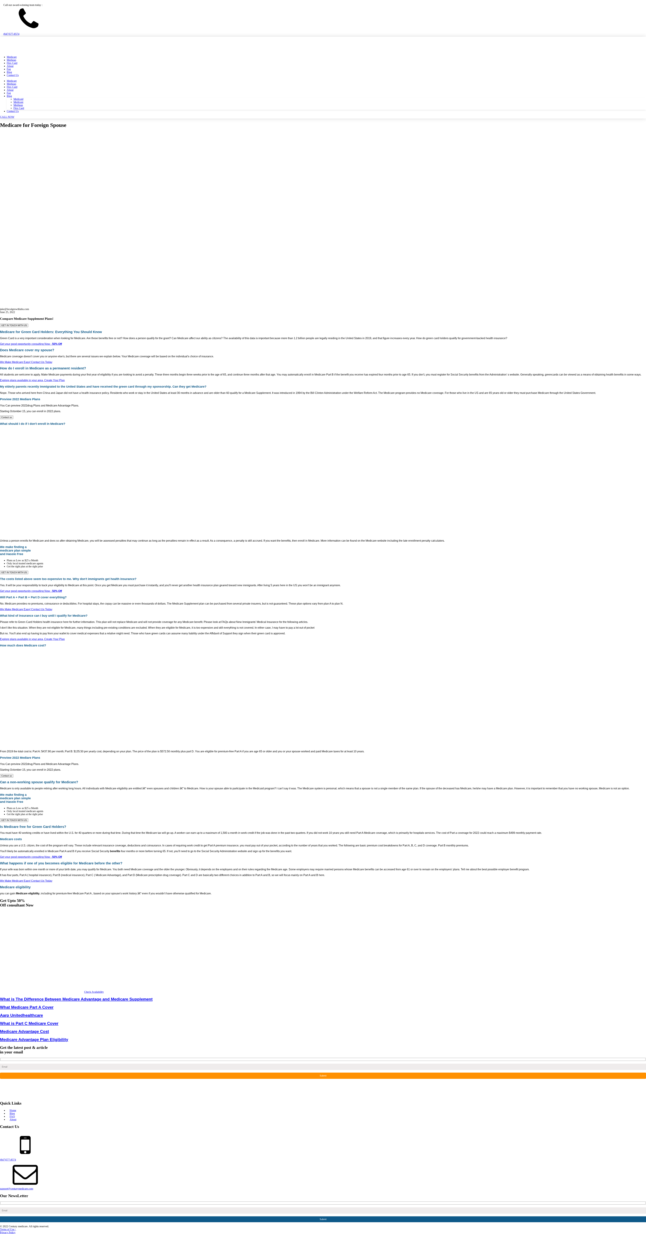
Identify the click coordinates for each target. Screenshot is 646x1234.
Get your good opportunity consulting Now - (31, 343)
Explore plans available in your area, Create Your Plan (32, 380)
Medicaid (18, 99)
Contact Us (13, 75)
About (10, 66)
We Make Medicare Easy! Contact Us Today (26, 362)
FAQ (12, 1116)
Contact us (6, 417)
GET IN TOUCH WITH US (14, 325)
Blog (9, 72)
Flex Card (12, 63)
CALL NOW (7, 116)
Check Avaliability (94, 991)
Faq (9, 69)
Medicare (12, 57)
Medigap (11, 60)
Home (13, 1110)
